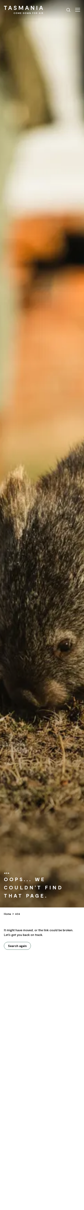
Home (7, 913)
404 (17, 913)
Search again (17, 946)
